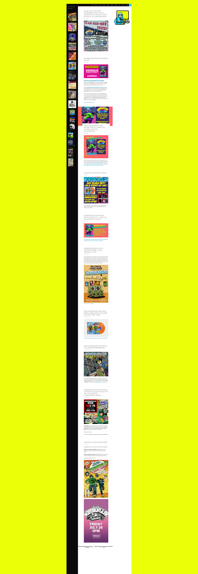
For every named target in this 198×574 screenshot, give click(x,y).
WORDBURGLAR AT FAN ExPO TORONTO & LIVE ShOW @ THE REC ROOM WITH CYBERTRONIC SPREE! (96, 392)
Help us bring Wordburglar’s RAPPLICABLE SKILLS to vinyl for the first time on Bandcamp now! (95, 338)
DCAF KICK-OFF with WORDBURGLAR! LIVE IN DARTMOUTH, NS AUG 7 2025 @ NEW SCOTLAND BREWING (95, 14)
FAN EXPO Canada (95, 425)
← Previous (87, 547)
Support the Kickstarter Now (89, 102)
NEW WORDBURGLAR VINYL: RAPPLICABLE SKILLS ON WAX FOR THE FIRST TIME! (95, 313)
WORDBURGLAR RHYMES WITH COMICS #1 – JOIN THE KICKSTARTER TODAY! (95, 217)
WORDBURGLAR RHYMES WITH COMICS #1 (96, 87)
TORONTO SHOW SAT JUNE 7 (95, 173)
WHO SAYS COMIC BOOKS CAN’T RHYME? (94, 80)
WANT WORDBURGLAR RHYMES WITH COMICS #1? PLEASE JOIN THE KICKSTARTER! (94, 128)
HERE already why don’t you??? (101, 381)
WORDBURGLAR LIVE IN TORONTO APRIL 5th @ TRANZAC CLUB (93, 250)
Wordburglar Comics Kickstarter (99, 161)
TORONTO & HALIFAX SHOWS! (95, 442)
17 (100, 547)
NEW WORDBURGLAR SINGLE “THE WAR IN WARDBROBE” (95, 347)
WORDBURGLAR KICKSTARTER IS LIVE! (96, 59)
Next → (104, 547)
